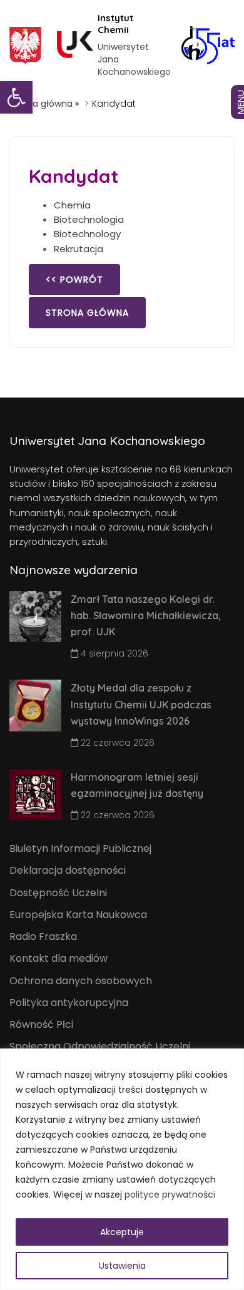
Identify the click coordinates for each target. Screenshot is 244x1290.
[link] (16, 97)
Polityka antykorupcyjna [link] (68, 1002)
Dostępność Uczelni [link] (58, 893)
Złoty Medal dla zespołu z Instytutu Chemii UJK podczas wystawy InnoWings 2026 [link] (141, 704)
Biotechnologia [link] (89, 219)
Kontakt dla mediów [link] (58, 958)
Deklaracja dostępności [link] (67, 870)
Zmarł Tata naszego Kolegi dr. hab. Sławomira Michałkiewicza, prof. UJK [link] (146, 615)
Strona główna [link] (41, 103)
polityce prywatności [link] (170, 1194)
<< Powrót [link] (74, 279)
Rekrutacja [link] (78, 248)
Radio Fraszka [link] (43, 936)
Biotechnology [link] (87, 233)
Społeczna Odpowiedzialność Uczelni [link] (99, 1046)
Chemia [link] (72, 205)
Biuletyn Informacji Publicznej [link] (80, 848)
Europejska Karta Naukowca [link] (78, 914)
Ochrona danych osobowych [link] (80, 981)
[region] (122, 1169)
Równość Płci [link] (41, 1024)
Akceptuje (122, 1232)
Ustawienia (122, 1265)
